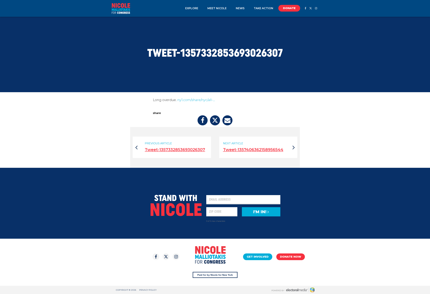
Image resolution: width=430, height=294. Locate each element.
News (240, 8)
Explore (191, 8)
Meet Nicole (217, 8)
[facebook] (305, 8)
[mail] (227, 120)
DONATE (289, 8)
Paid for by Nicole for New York (215, 275)
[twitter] (310, 8)
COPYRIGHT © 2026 (126, 290)
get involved (258, 256)
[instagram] (316, 8)
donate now (290, 256)
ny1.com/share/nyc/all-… (196, 100)
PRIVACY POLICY (148, 290)
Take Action (263, 8)
